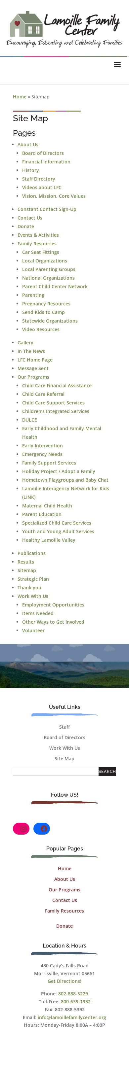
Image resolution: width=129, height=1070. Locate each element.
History (30, 170)
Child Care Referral (43, 394)
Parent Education (42, 514)
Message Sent (33, 368)
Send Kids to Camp (43, 312)
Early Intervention (42, 445)
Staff (64, 727)
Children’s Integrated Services (55, 411)
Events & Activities (38, 235)
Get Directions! (64, 981)
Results (26, 562)
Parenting (33, 295)
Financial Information (46, 161)
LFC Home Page (35, 360)
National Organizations (48, 278)
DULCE (29, 420)
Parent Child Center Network (55, 286)
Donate (26, 226)
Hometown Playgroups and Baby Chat (65, 480)
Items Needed (38, 613)
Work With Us (33, 596)
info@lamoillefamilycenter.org (72, 1017)
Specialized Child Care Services (56, 523)
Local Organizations (44, 261)
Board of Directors (43, 153)
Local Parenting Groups (48, 269)
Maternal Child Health (47, 505)
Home (19, 96)
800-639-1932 (76, 1001)
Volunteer (33, 630)
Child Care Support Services (53, 402)
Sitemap (27, 570)
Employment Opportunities (53, 605)
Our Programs (33, 377)
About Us (28, 144)
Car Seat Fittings (40, 252)
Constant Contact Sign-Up (47, 209)
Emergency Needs (42, 454)
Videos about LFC (42, 187)
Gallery (25, 342)
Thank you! (30, 587)
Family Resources (37, 243)
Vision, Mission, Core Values (54, 196)
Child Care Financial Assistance (57, 385)
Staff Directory (38, 179)
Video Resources (41, 329)
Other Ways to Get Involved (53, 622)
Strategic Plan (33, 579)
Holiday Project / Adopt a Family (58, 471)
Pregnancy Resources (46, 303)
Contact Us (30, 218)
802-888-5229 (73, 993)
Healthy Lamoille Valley (48, 540)
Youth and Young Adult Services (58, 531)
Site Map (64, 758)
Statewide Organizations (50, 321)
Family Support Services (49, 463)
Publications (32, 553)
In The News (31, 351)
